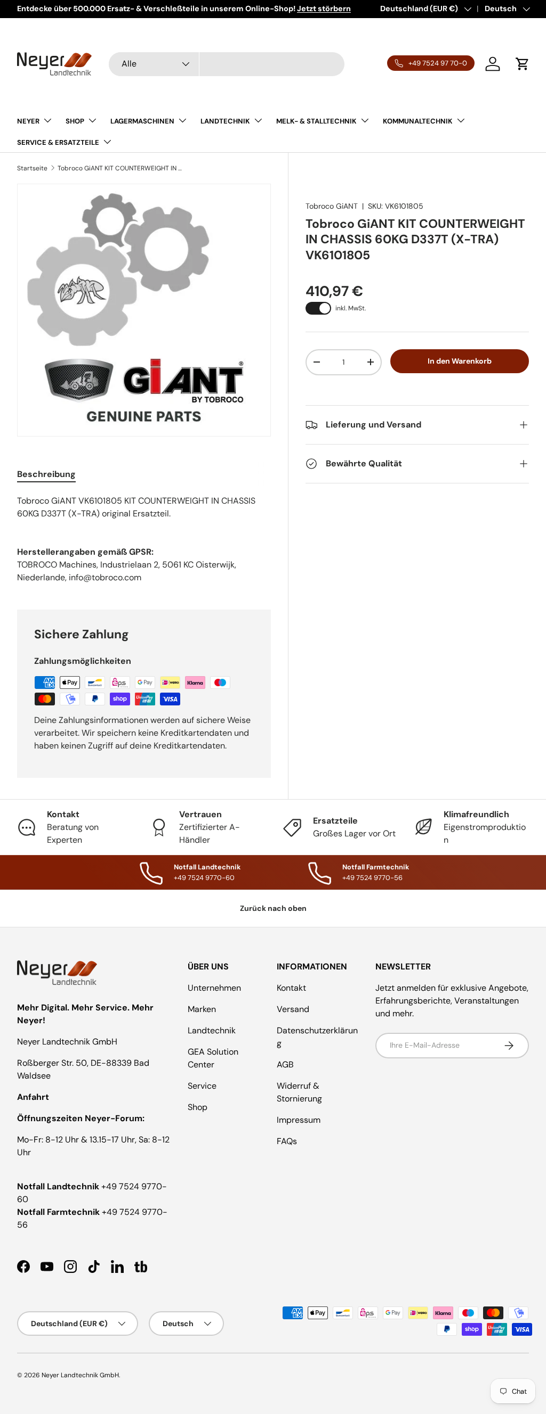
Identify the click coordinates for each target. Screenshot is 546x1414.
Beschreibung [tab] (46, 474)
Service (202, 1085)
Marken (202, 1009)
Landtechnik (212, 1030)
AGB (285, 1064)
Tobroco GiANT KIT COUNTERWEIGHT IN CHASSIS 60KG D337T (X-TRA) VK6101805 (122, 168)
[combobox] (226, 64)
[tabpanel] (144, 507)
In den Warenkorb (460, 361)
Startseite (32, 168)
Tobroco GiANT (332, 206)
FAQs (287, 1141)
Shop (197, 1107)
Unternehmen (214, 987)
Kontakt (291, 987)
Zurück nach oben (273, 908)
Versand (293, 1009)
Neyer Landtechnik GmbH (80, 1375)
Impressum (298, 1119)
